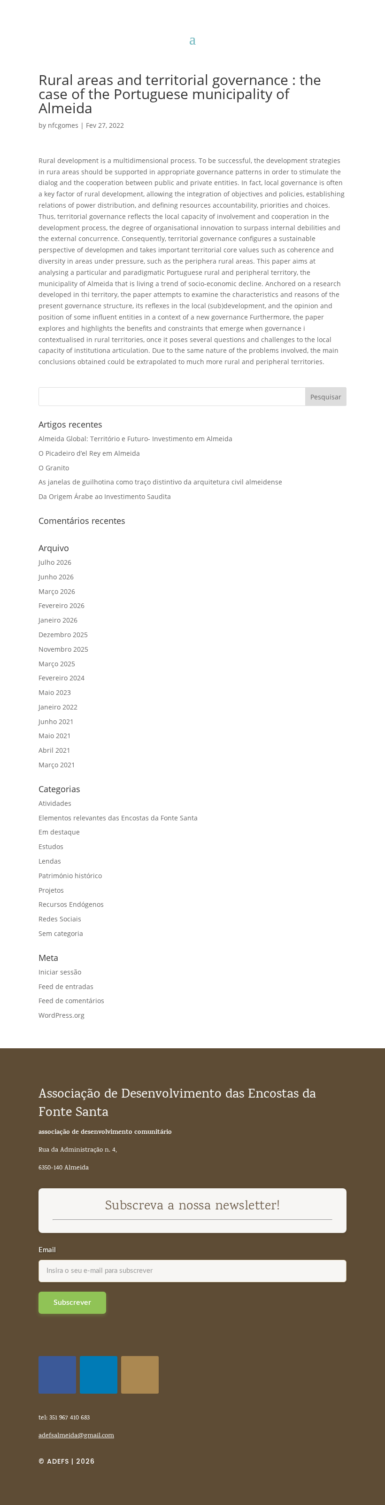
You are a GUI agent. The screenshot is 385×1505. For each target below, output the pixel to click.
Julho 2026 (54, 562)
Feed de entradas (65, 986)
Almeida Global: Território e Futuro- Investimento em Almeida (135, 438)
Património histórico (70, 875)
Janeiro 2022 (57, 706)
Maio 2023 (54, 692)
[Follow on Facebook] (57, 1375)
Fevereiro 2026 (61, 605)
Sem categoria (60, 933)
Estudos (50, 846)
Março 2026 (56, 591)
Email (47, 1250)
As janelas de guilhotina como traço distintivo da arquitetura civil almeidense (160, 481)
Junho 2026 (56, 576)
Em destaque (59, 831)
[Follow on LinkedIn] (98, 1375)
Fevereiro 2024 (61, 677)
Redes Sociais (59, 918)
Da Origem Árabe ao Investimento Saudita (104, 496)
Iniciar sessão (59, 971)
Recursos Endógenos (71, 904)
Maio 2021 (54, 735)
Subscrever (72, 1302)
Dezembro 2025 (63, 634)
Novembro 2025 (63, 649)
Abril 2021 (54, 750)
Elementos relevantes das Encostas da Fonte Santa (118, 817)
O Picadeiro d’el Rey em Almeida (89, 453)
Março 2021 (56, 764)
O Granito (53, 467)
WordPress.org (61, 1015)
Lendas (49, 861)
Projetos (51, 890)
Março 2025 (56, 663)
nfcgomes (63, 125)
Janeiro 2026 (57, 620)
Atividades (54, 803)
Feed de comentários (71, 1000)
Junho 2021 (56, 721)
